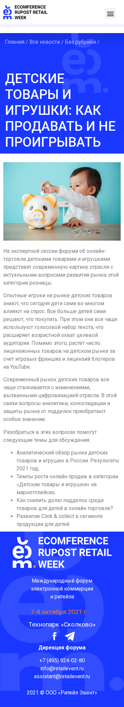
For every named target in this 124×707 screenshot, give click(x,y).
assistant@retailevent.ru (62, 676)
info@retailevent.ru (62, 668)
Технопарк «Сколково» (62, 624)
